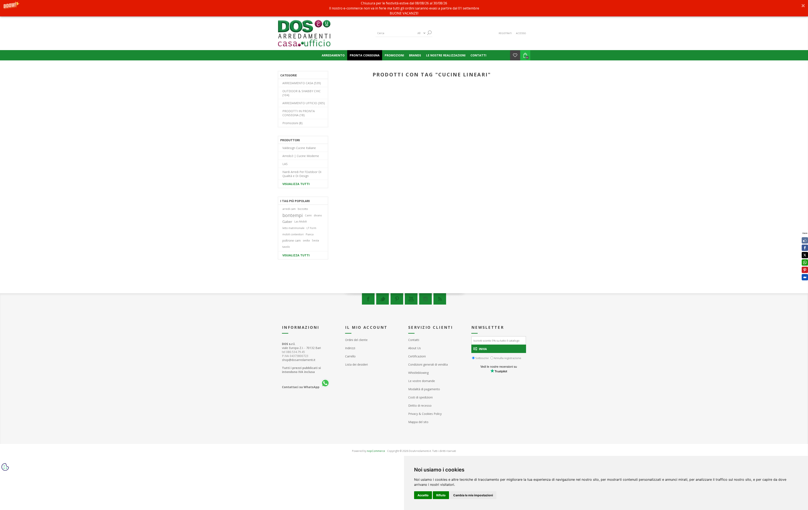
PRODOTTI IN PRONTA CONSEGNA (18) (298, 113)
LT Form (311, 228)
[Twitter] (382, 299)
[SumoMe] (805, 277)
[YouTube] (411, 299)
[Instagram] (425, 299)
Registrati (505, 33)
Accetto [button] (423, 495)
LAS (285, 164)
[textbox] (396, 33)
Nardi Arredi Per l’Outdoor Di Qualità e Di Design (301, 174)
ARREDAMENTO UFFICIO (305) (303, 103)
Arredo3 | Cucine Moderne (300, 156)
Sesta (315, 240)
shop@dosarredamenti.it (298, 360)
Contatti (413, 340)
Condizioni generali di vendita (428, 364)
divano (318, 215)
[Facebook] (368, 299)
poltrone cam (291, 240)
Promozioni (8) (292, 123)
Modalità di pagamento (424, 389)
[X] (805, 255)
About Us (414, 348)
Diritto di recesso (420, 405)
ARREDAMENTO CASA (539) (301, 83)
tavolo (286, 247)
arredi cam (289, 209)
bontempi (292, 215)
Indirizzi (350, 348)
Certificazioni (417, 356)
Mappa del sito (418, 422)
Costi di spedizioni (420, 397)
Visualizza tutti (296, 184)
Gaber (287, 221)
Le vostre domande (421, 381)
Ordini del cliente (356, 340)
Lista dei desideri (356, 364)
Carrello (350, 356)
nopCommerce (376, 451)
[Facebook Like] (805, 240)
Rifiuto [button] (441, 495)
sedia (306, 240)
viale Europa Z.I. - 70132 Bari (301, 346)
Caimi (308, 215)
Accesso (521, 33)
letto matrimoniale (293, 228)
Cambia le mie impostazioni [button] (473, 495)
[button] (404, 8)
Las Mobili (300, 221)
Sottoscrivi (482, 358)
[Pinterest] (397, 299)
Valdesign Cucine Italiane (299, 148)
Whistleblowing (418, 373)
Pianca (310, 234)
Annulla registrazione (507, 358)
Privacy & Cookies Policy (425, 414)
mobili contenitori (293, 234)
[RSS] (439, 299)
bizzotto (303, 209)
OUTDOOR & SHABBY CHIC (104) (301, 93)
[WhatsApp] (805, 262)
